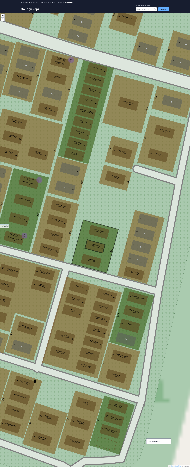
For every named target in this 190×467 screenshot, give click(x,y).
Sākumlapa (24, 2)
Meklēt (163, 9)
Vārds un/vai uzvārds (143, 5)
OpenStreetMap (176, 466)
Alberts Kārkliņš (57, 2)
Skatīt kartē (69, 2)
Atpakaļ (5, 226)
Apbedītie (34, 2)
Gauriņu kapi (45, 2)
